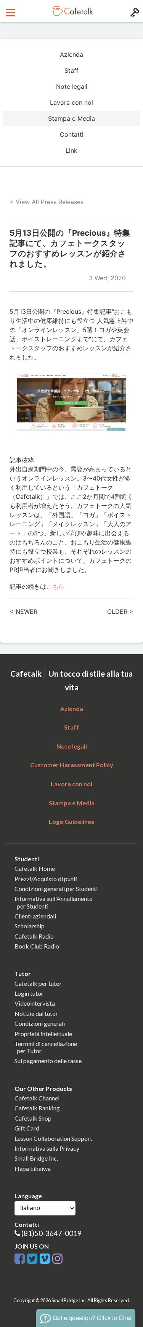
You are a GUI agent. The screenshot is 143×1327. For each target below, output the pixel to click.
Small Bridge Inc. (36, 1158)
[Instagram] (57, 1257)
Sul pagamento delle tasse (48, 1060)
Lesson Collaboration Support (53, 1138)
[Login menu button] (133, 11)
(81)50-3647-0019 (51, 1233)
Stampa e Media (71, 118)
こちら (55, 586)
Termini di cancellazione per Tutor (45, 1047)
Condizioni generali (39, 1023)
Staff (71, 70)
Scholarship (29, 925)
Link (71, 150)
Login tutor (28, 993)
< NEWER (23, 611)
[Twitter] (32, 1257)
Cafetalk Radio (34, 936)
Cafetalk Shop (32, 1118)
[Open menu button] (9, 11)
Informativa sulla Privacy (46, 1148)
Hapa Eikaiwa (32, 1168)
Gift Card (26, 1128)
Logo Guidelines (71, 821)
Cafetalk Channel (36, 1098)
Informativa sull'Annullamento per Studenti (53, 902)
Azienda (71, 54)
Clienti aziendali (35, 916)
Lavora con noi (71, 102)
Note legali (71, 86)
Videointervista (34, 1003)
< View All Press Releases (47, 202)
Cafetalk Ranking (37, 1107)
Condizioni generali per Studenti (56, 888)
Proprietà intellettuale (43, 1033)
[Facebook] (19, 1257)
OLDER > (120, 611)
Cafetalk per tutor (38, 983)
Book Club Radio (36, 946)
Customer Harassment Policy (71, 764)
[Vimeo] (45, 1257)
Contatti (72, 134)
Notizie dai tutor (36, 1013)
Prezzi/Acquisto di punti (45, 878)
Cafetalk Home (34, 868)
